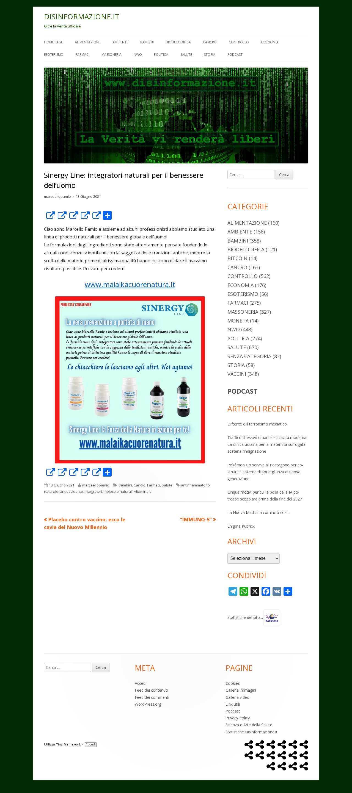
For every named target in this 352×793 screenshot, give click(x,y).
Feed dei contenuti (151, 690)
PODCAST (242, 391)
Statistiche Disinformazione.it (251, 731)
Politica (161, 54)
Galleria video (237, 697)
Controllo (239, 42)
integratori (93, 491)
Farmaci (82, 54)
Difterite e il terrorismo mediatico (257, 424)
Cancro (210, 42)
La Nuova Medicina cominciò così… (258, 512)
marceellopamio (57, 196)
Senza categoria (249, 356)
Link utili (233, 704)
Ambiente (120, 42)
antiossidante (71, 491)
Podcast (235, 54)
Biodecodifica (178, 42)
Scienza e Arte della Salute (249, 724)
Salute (186, 54)
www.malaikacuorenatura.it (130, 284)
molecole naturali (118, 491)
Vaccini (236, 374)
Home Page (53, 42)
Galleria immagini (241, 690)
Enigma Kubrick (241, 526)
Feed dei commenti (152, 697)
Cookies (233, 683)
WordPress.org (148, 704)
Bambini (147, 42)
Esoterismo (54, 54)
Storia (209, 54)
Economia (270, 42)
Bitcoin (237, 258)
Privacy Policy (238, 717)
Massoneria (111, 54)
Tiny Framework (68, 744)
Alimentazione (87, 42)
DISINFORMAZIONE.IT (81, 16)
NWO (138, 54)
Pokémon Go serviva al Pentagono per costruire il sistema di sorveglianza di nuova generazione (265, 471)
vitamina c (142, 491)
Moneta (238, 320)
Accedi (140, 683)
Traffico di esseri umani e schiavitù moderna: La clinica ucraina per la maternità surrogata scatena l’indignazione (267, 444)
